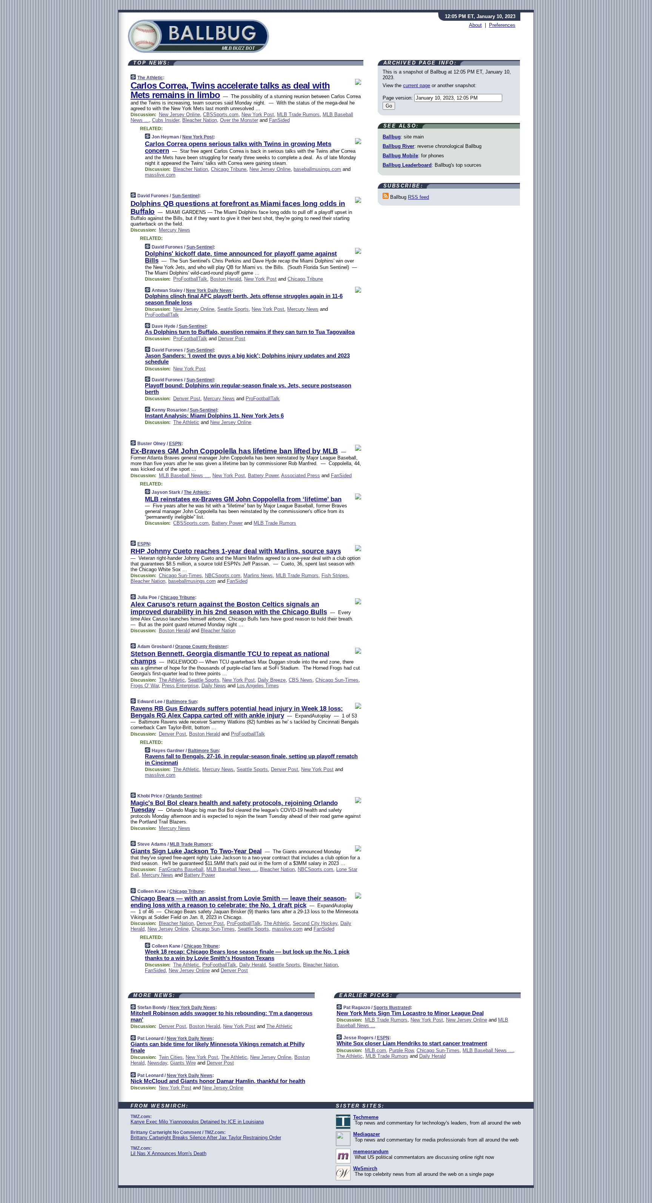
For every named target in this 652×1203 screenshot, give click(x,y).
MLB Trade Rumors (298, 114)
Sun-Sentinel (185, 196)
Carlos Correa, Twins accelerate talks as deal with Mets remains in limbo (230, 90)
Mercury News (174, 230)
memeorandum (371, 1151)
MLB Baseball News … (184, 475)
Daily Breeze (272, 680)
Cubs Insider (165, 120)
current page (416, 85)
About (475, 25)
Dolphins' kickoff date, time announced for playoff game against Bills (241, 257)
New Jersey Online (179, 114)
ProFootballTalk (190, 279)
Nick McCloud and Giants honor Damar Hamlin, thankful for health (218, 1081)
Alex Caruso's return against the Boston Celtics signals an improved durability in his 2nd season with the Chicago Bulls (229, 608)
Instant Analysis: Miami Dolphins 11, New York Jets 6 (214, 415)
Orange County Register (201, 646)
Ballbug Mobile (400, 155)
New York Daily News (209, 290)
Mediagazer (366, 1134)
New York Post (257, 114)
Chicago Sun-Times (180, 575)
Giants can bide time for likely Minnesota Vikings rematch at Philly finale (217, 1047)
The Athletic (150, 77)
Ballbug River (398, 146)
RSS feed (418, 197)
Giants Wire (183, 1063)
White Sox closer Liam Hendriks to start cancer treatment (412, 1043)
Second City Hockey (315, 923)
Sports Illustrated (392, 1007)
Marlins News (258, 575)
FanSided (279, 120)
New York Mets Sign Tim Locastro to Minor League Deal (410, 1013)
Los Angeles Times (258, 685)
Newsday (157, 1063)
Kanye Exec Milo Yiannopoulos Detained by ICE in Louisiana (197, 1122)
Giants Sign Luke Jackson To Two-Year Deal (196, 851)
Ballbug (392, 137)
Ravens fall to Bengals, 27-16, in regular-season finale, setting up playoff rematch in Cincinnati (251, 759)
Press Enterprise (180, 685)
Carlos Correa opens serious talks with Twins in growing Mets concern (238, 147)
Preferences (502, 25)
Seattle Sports (233, 309)
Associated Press (300, 475)
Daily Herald (252, 965)
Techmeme (365, 1117)
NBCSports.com (222, 575)
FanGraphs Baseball (181, 869)
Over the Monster (239, 120)
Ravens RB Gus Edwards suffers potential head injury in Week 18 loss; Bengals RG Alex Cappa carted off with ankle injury (237, 712)
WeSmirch (365, 1168)
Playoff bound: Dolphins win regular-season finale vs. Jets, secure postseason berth (248, 388)
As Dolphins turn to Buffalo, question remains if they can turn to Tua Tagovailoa (250, 332)
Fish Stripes (334, 575)
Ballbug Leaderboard (407, 165)
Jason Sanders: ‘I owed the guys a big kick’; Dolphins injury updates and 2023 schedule (247, 358)
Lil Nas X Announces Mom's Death (168, 1153)
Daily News (213, 685)
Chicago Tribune (228, 169)
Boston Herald (225, 279)
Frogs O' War (145, 685)
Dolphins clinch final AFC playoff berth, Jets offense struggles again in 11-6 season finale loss (244, 299)
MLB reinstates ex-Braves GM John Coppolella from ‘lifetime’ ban (243, 499)
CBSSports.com (220, 114)
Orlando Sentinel (183, 796)
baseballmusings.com (317, 169)
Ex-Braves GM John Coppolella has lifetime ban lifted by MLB (234, 451)
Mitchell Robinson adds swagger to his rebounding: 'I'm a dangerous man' (221, 1016)
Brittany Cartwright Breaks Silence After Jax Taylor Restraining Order (206, 1137)
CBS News (300, 680)
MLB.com (375, 1050)
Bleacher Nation (199, 120)
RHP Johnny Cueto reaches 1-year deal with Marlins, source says (236, 551)
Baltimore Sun (181, 701)
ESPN (175, 443)
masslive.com (160, 175)
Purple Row (401, 1050)
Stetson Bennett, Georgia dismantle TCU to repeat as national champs (230, 657)
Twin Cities (171, 1057)
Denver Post (231, 338)
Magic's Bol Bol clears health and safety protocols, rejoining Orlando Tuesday (234, 806)
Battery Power (263, 475)
